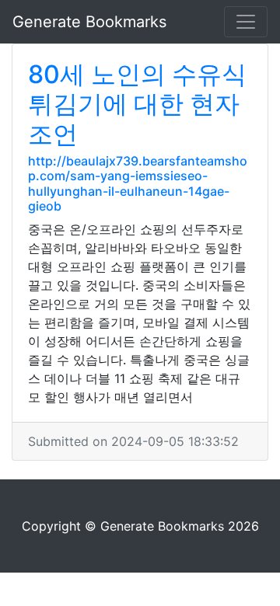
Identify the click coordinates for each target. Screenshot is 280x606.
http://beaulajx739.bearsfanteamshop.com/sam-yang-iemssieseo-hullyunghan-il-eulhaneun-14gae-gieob (137, 183)
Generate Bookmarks (89, 21)
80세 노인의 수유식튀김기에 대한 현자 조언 (137, 104)
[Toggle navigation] (246, 21)
